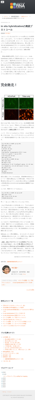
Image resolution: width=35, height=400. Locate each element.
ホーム (4, 391)
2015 (4, 385)
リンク (9, 391)
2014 (4, 386)
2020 (4, 372)
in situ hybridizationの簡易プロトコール (14, 315)
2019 (4, 378)
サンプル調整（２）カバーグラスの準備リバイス (17, 321)
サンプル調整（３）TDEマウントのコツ (14, 317)
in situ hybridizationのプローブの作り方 (14, 313)
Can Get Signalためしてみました (12, 319)
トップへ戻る (30, 289)
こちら (24, 274)
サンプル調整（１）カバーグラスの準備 (14, 323)
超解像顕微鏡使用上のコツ (14, 261)
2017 (4, 381)
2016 (4, 383)
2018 (4, 380)
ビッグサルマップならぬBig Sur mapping (15, 376)
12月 (4, 374)
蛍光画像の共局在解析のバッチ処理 (13, 307)
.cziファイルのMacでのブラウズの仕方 (14, 325)
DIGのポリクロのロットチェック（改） (14, 305)
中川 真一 (8, 33)
